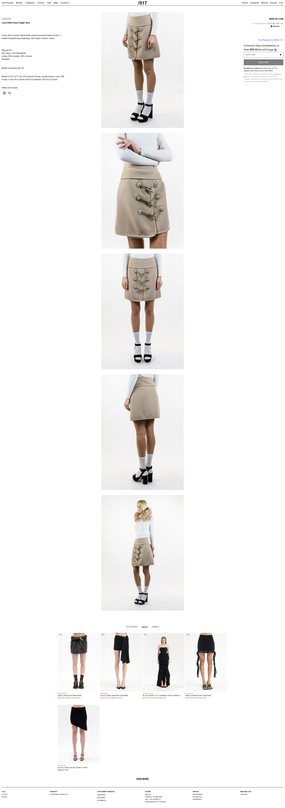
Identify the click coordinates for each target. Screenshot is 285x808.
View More (142, 779)
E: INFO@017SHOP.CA (59, 794)
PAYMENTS (101, 800)
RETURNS (101, 798)
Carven (6, 18)
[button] (263, 24)
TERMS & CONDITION (153, 797)
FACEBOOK (197, 797)
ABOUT (148, 794)
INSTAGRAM (197, 794)
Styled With (131, 627)
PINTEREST (197, 799)
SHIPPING (101, 795)
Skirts (145, 627)
